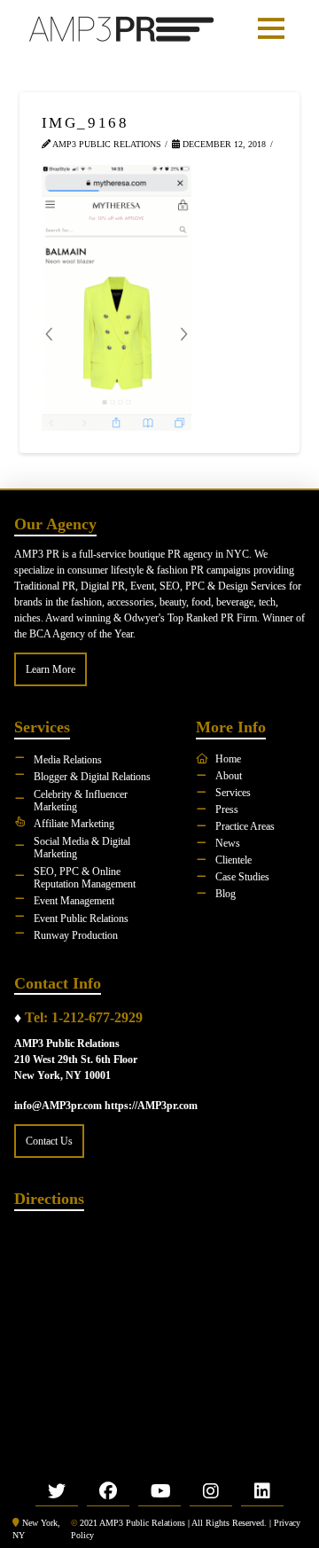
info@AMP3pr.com (58, 1105)
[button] (271, 28)
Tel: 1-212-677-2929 (84, 1017)
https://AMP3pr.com (151, 1105)
